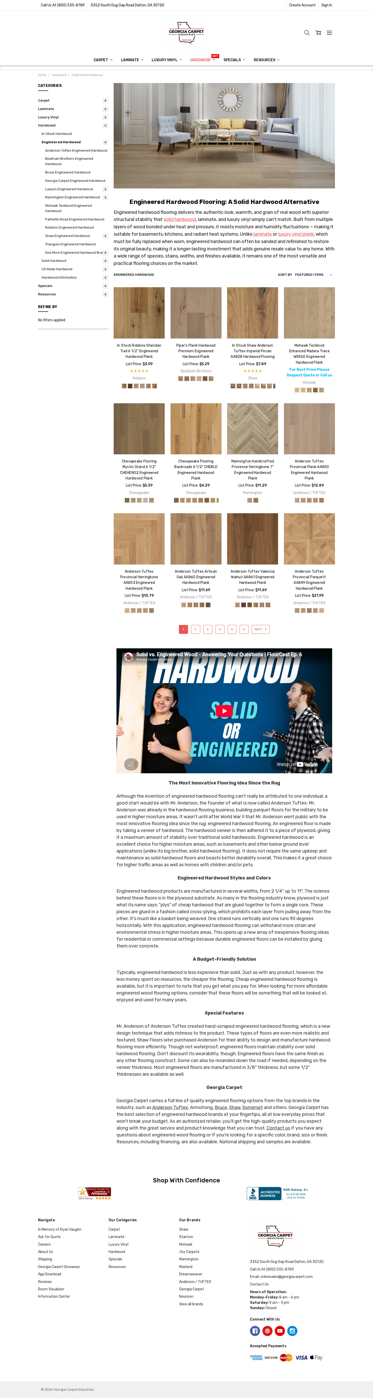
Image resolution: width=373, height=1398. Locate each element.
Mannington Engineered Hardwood (72, 197)
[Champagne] (256, 500)
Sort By (285, 275)
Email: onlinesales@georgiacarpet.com (281, 1277)
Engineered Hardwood (61, 142)
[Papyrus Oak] (309, 390)
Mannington (188, 1259)
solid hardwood (180, 219)
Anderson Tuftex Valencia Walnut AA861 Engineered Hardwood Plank (253, 577)
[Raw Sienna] (202, 605)
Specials (233, 60)
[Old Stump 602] (188, 500)
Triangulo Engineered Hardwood (70, 244)
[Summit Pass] (148, 386)
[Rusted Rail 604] (201, 500)
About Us (45, 1252)
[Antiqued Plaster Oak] (297, 390)
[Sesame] (256, 605)
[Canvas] (184, 605)
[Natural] (136, 386)
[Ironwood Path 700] (207, 500)
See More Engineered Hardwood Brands (76, 252)
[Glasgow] (193, 378)
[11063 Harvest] (251, 386)
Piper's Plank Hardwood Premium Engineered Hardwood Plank (196, 351)
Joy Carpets (189, 1252)
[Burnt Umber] (208, 605)
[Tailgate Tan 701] (213, 500)
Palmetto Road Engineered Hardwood (74, 219)
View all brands (191, 1304)
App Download (49, 1274)
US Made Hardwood (57, 269)
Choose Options (139, 328)
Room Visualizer (51, 1289)
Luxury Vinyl (165, 60)
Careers (44, 1244)
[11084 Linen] (257, 386)
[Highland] (133, 500)
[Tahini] (262, 605)
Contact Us (259, 1284)
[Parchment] (297, 500)
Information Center (54, 1296)
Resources (265, 60)
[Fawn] (321, 500)
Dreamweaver (190, 1274)
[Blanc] (249, 500)
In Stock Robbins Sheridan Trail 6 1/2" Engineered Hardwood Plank (139, 351)
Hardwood (200, 60)
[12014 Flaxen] (269, 386)
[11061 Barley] (245, 386)
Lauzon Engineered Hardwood (69, 189)
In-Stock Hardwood (57, 134)
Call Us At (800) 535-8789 (63, 5)
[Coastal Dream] (127, 500)
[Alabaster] (237, 605)
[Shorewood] (151, 500)
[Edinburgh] (199, 378)
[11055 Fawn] (239, 386)
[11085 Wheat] (263, 386)
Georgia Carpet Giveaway (59, 1267)
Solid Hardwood (54, 261)
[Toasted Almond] (268, 605)
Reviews (45, 1282)
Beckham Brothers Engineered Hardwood (69, 161)
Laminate (130, 60)
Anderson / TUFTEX (195, 1282)
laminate (262, 234)
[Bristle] (190, 605)
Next (259, 629)
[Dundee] (205, 378)
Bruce (221, 1107)
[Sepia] (249, 605)
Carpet (101, 60)
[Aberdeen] (211, 378)
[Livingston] (187, 378)
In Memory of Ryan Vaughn (59, 1229)
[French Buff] (303, 500)
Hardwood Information (59, 277)
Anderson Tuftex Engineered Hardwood (76, 150)
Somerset (252, 1107)
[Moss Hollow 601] (182, 500)
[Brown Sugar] (154, 386)
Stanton (186, 1237)
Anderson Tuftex (170, 1107)
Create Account (302, 5)
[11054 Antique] (233, 386)
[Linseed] (196, 605)
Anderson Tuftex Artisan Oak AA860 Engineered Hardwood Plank (196, 577)
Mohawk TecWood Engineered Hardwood (68, 208)
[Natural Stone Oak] (303, 390)
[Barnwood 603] (194, 500)
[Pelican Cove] (145, 500)
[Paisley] (180, 378)
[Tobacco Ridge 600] (176, 500)
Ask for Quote (49, 1237)
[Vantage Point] (142, 386)
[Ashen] (315, 500)
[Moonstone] (139, 500)
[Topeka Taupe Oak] (321, 390)
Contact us (278, 1128)
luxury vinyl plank (296, 234)
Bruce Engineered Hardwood (67, 172)
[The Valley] (124, 386)
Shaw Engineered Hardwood (67, 236)
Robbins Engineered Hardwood (69, 227)
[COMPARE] (155, 304)
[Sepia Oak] (315, 390)
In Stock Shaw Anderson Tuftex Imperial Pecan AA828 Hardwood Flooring (253, 351)
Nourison (186, 1296)
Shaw (234, 1107)
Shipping (45, 1259)
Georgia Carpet (191, 1289)
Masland (185, 1267)
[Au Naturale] (309, 500)
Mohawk (185, 1244)
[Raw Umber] (243, 605)
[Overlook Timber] (130, 386)
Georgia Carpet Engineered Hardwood (75, 181)
